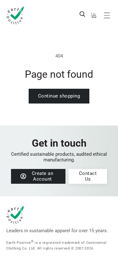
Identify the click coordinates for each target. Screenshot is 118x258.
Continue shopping (59, 96)
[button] (82, 14)
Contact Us (88, 176)
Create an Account (42, 176)
